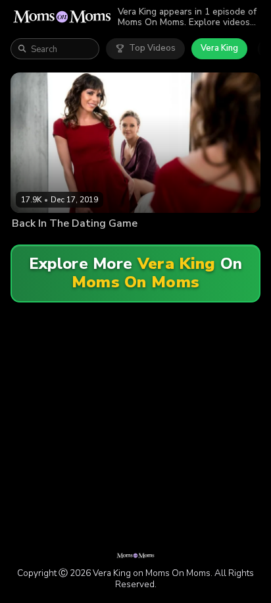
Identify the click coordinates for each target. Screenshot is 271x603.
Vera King (219, 48)
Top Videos (152, 48)
